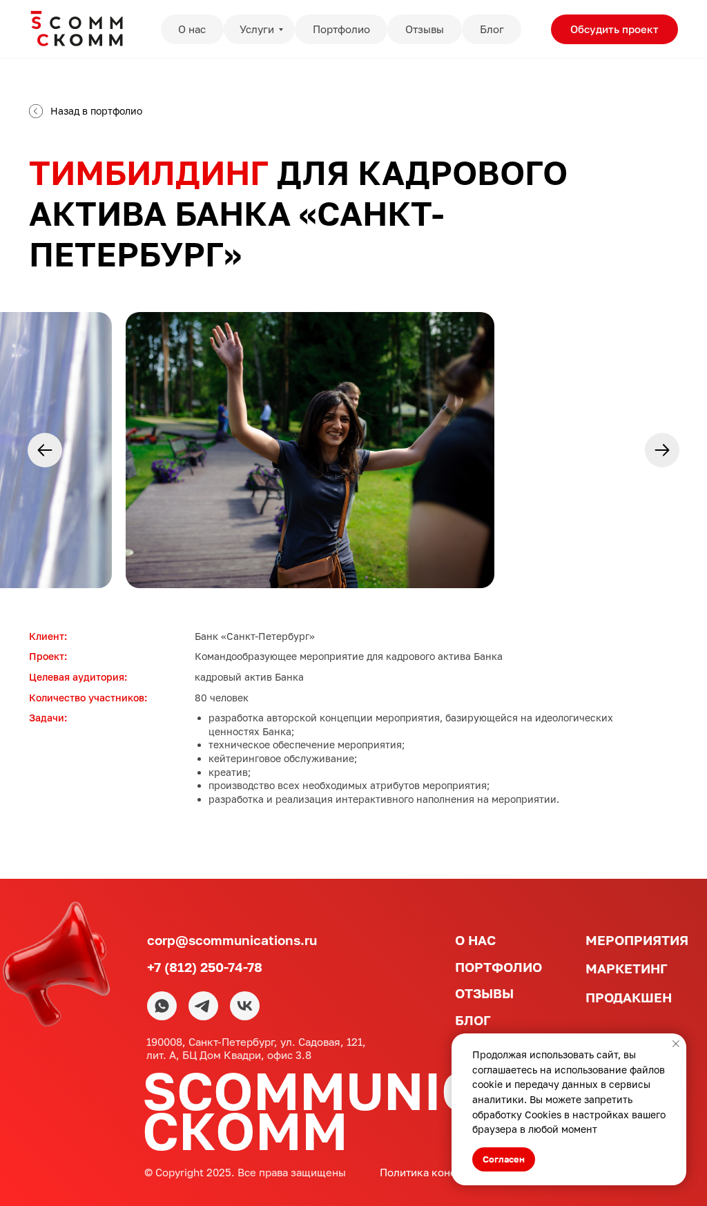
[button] (614, 29)
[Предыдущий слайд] (45, 450)
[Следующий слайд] (662, 450)
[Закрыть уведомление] (676, 1044)
